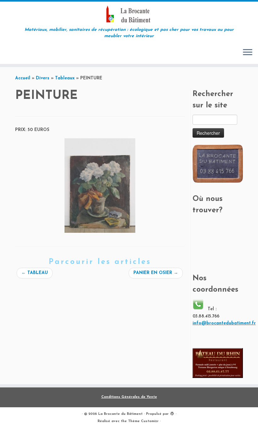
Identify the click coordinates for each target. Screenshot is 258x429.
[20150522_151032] (99, 185)
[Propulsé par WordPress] (172, 413)
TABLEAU (34, 273)
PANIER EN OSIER (155, 273)
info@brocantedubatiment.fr (224, 323)
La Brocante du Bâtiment (120, 414)
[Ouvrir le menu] (247, 52)
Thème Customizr (143, 421)
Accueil (22, 78)
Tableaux (65, 78)
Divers (42, 78)
